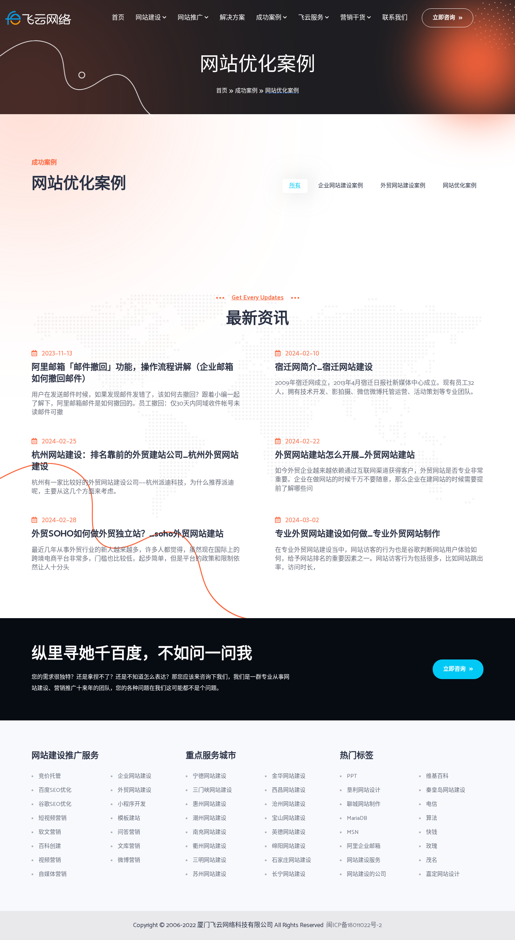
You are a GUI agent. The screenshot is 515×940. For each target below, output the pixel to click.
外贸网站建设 (134, 790)
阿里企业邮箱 (363, 846)
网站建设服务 (363, 860)
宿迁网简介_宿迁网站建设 (324, 366)
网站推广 (190, 18)
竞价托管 (50, 776)
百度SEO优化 (55, 790)
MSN (353, 832)
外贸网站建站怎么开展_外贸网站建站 (345, 454)
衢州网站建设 (209, 846)
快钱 (431, 832)
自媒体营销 (53, 874)
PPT (352, 776)
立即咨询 (444, 17)
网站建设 (148, 18)
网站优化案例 (282, 91)
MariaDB (357, 818)
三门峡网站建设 (212, 790)
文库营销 (129, 846)
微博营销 (129, 860)
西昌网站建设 (288, 790)
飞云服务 (310, 18)
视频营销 (50, 860)
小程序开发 (132, 804)
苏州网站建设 (209, 874)
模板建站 (129, 818)
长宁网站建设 (288, 874)
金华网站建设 (288, 776)
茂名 (431, 860)
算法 (431, 818)
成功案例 (268, 18)
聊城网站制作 (363, 804)
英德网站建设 (288, 832)
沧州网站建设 (288, 804)
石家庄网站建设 (291, 860)
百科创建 (50, 846)
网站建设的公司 (366, 874)
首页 (118, 18)
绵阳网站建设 (288, 846)
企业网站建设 (134, 776)
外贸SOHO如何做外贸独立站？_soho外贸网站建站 (128, 533)
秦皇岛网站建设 (445, 790)
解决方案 (232, 18)
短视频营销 (53, 818)
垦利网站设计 (363, 790)
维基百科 (437, 776)
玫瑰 (431, 846)
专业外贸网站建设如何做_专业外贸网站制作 (357, 533)
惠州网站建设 (209, 804)
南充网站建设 (209, 832)
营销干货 (352, 18)
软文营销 (50, 832)
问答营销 (129, 832)
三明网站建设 (209, 860)
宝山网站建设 (288, 818)
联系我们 (394, 18)
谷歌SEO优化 (55, 804)
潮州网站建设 (209, 818)
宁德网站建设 (209, 776)
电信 (431, 804)
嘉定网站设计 (443, 874)
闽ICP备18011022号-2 (354, 925)
